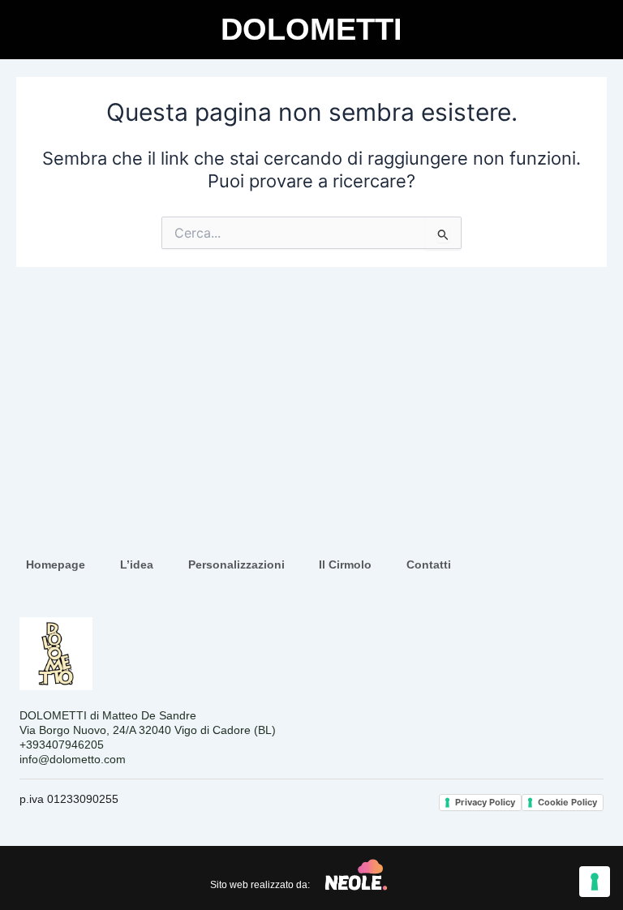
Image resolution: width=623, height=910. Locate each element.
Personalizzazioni (236, 564)
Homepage (55, 564)
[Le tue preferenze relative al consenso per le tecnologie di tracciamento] (594, 881)
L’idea (136, 564)
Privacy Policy (485, 802)
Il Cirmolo (345, 564)
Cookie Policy (567, 802)
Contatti (428, 564)
